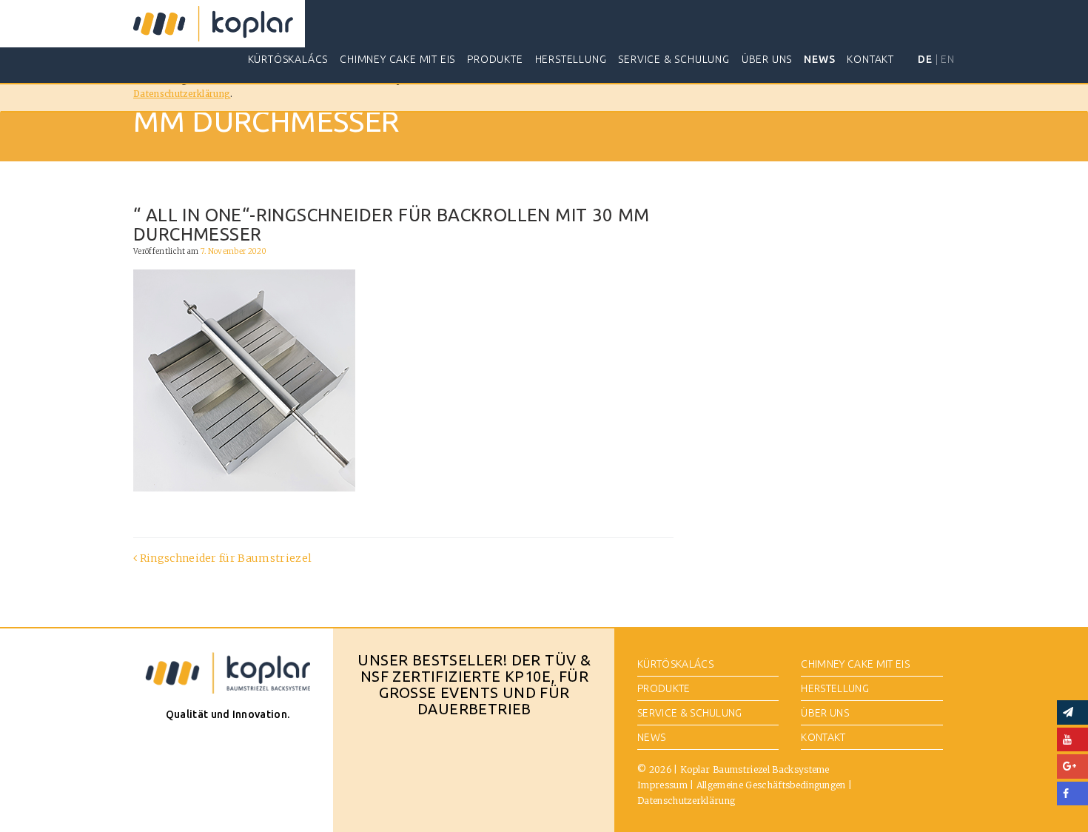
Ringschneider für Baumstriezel (224, 558)
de (925, 59)
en (948, 59)
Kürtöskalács (288, 59)
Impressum (662, 785)
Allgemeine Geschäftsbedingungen (771, 785)
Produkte (495, 59)
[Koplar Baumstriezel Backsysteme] (213, 23)
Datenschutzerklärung (181, 94)
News (819, 59)
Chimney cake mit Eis (397, 59)
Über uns (767, 59)
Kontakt (870, 59)
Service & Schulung (673, 59)
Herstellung (571, 59)
